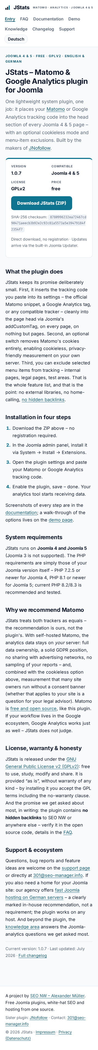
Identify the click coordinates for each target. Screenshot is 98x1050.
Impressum (45, 1032)
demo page (61, 520)
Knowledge (16, 29)
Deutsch (16, 39)
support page (76, 868)
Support (67, 29)
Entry (10, 19)
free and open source (33, 708)
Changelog (43, 29)
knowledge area (22, 926)
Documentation (48, 19)
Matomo (56, 109)
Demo (74, 19)
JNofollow (39, 148)
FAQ (24, 19)
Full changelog (33, 955)
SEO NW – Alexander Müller (57, 995)
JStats (53, 7)
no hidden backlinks (43, 399)
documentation (21, 512)
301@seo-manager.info (58, 875)
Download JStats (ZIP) (41, 203)
